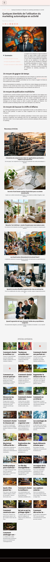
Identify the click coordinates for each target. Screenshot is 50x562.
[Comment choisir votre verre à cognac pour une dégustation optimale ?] (25, 368)
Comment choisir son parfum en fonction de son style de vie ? (40, 355)
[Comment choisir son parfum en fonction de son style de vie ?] (40, 346)
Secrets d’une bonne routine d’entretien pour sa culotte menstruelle (25, 192)
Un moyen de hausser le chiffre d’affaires (13, 64)
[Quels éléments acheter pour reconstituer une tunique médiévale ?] (40, 437)
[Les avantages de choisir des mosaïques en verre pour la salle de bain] (40, 414)
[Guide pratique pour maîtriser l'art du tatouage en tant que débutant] (10, 459)
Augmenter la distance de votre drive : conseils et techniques (40, 377)
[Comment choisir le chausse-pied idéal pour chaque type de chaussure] (10, 414)
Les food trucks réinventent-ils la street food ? (25, 257)
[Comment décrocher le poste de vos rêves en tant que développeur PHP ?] (40, 504)
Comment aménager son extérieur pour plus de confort (9, 535)
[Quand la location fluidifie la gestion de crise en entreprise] (25, 275)
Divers (8, 9)
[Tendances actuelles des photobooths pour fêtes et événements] (25, 346)
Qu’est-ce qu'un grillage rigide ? (24, 511)
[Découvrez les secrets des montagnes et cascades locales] (10, 390)
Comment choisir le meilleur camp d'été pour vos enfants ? (10, 355)
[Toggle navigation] (4, 2)
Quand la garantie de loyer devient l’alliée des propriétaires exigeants (25, 322)
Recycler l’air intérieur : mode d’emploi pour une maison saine (25, 225)
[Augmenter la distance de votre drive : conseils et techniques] (40, 368)
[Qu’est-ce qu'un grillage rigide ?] (25, 504)
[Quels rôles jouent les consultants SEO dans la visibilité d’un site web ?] (10, 481)
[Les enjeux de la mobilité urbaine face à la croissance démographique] (40, 459)
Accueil (4, 9)
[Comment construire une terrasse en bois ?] (10, 504)
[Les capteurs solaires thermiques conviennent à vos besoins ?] (40, 481)
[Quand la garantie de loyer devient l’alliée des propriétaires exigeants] (25, 307)
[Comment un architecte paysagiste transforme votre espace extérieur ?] (40, 390)
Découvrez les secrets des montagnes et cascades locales (9, 400)
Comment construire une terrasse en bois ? (10, 512)
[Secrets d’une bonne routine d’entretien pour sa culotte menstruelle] (25, 177)
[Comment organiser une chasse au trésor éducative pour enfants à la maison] (25, 414)
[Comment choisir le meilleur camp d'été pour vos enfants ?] (10, 346)
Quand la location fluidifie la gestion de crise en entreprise (25, 289)
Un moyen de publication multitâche (12, 61)
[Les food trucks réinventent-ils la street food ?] (25, 243)
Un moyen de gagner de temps (11, 58)
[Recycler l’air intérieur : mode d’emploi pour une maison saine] (25, 211)
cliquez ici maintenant (42, 78)
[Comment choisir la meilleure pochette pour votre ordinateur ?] (25, 481)
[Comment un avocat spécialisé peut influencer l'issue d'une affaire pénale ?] (10, 368)
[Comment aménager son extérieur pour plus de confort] (10, 526)
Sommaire (8, 55)
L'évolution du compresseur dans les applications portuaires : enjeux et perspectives (25, 158)
